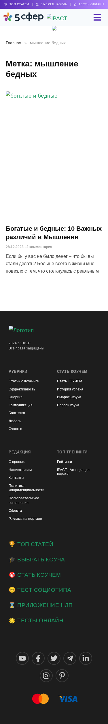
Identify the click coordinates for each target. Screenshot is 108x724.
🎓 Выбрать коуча (37, 560)
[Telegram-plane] (69, 658)
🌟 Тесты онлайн (36, 620)
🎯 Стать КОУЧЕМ (35, 575)
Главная (13, 42)
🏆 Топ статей (31, 544)
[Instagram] (46, 675)
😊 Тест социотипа (40, 590)
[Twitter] (54, 658)
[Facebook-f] (38, 658)
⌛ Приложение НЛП (41, 605)
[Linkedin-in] (85, 658)
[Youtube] (22, 658)
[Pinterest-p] (62, 675)
